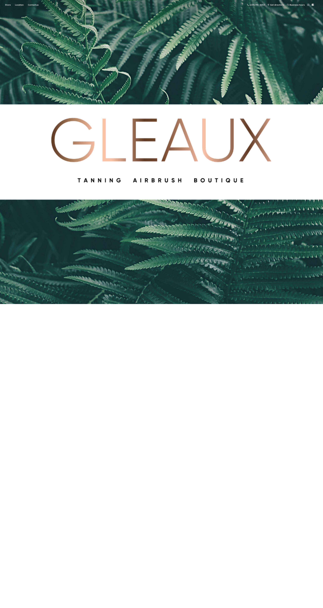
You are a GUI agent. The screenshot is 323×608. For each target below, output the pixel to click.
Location (19, 5)
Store (8, 5)
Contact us (33, 5)
